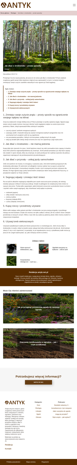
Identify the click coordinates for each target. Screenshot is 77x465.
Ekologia (13, 13)
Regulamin (45, 462)
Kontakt (8, 449)
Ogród (38, 414)
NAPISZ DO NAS (38, 382)
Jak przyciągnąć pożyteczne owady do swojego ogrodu (38, 308)
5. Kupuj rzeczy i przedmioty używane (21, 105)
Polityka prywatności (13, 462)
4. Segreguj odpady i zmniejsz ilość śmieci (23, 102)
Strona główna (4, 13)
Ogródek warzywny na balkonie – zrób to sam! (60, 248)
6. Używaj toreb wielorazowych (19, 108)
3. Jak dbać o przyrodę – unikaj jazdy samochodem (26, 99)
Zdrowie (38, 417)
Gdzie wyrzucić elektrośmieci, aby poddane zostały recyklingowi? (26, 249)
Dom (38, 405)
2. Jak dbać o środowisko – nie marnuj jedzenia (25, 96)
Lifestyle (38, 411)
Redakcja (9, 445)
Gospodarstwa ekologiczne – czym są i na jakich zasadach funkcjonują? (28, 261)
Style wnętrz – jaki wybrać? (61, 417)
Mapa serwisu (31, 462)
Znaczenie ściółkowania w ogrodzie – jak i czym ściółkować (38, 343)
